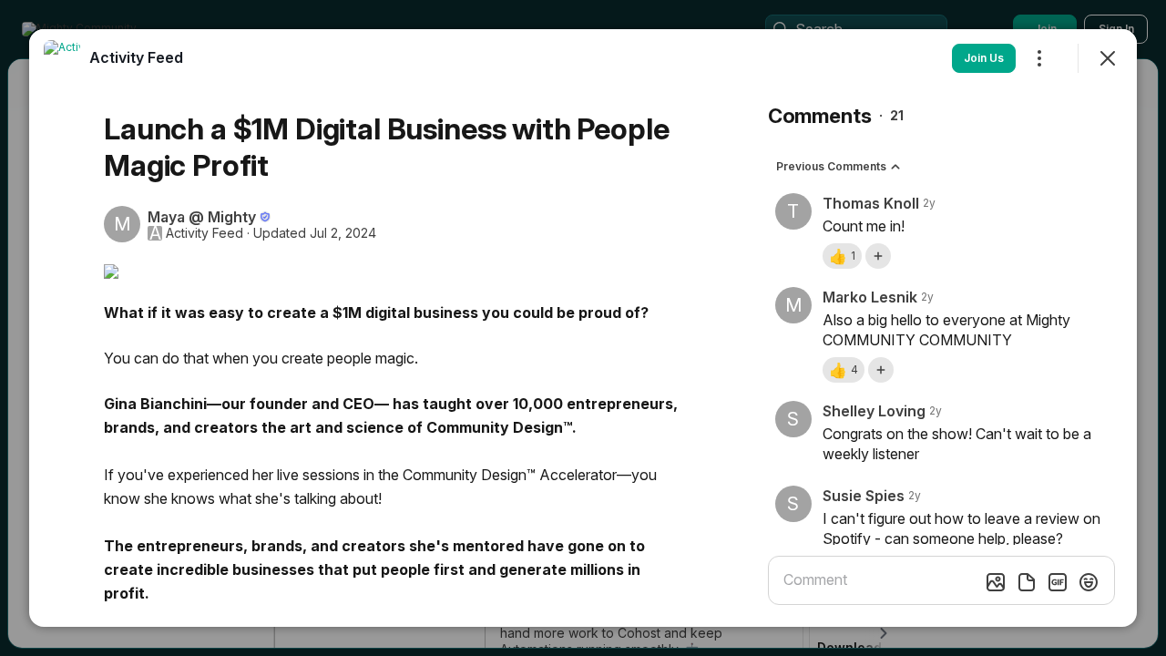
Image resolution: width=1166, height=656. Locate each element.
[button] (842, 256)
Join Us (984, 58)
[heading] (136, 57)
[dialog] (583, 328)
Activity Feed (204, 233)
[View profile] (62, 58)
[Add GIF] (1057, 582)
